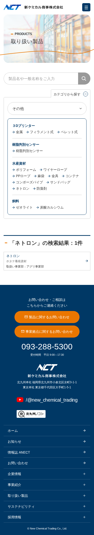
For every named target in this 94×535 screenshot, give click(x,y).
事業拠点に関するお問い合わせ (49, 331)
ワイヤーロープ (55, 170)
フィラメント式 (42, 132)
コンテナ (72, 176)
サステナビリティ (21, 506)
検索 (84, 78)
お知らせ (14, 441)
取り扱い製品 (18, 496)
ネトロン (22, 188)
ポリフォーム (26, 170)
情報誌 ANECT (19, 452)
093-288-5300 (47, 346)
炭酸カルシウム (52, 207)
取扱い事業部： (16, 266)
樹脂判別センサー (29, 151)
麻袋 (41, 176)
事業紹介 (14, 485)
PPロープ (23, 176)
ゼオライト (24, 207)
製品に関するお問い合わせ (49, 317)
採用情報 (14, 517)
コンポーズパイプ (29, 182)
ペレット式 (69, 132)
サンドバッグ (60, 182)
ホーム (13, 431)
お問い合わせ (18, 463)
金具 (55, 176)
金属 (19, 132)
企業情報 (14, 474)
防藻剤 (42, 188)
